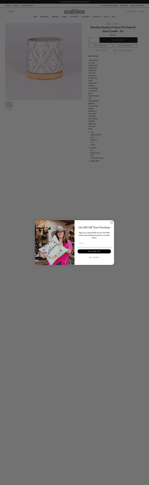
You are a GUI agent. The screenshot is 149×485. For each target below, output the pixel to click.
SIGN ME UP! (94, 251)
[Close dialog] (112, 222)
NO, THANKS (94, 257)
